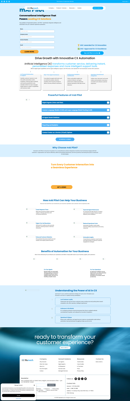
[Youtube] (85, 379)
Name (21, 29)
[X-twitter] (7, 1)
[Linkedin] (4, 1)
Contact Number (24, 39)
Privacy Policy (18, 398)
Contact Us (99, 359)
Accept (18, 395)
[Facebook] (79, 379)
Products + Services (61, 8)
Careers (79, 8)
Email (21, 45)
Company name (24, 34)
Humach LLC (62, 397)
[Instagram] (2, 1)
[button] (34, 385)
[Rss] (9, 1)
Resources (72, 8)
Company (51, 8)
